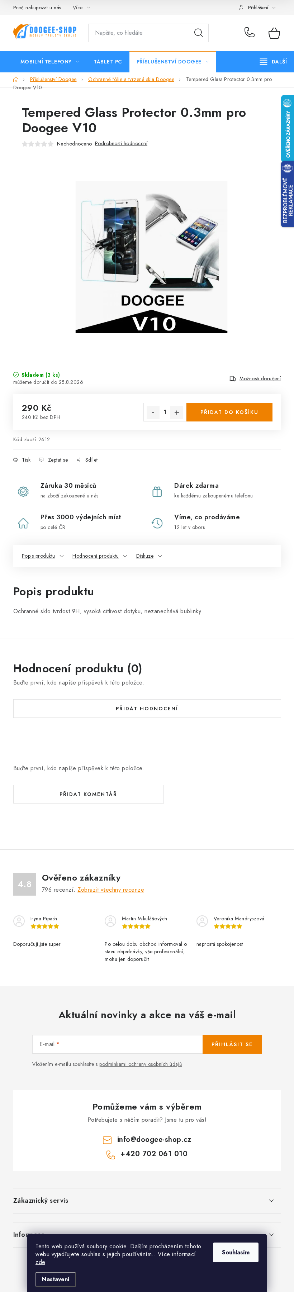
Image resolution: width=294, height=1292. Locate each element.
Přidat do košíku (229, 412)
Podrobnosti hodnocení (121, 143)
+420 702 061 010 (251, 33)
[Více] (273, 61)
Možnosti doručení (260, 378)
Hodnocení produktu (95, 555)
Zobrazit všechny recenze (110, 890)
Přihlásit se (232, 1044)
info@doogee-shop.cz (154, 1139)
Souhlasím (236, 1252)
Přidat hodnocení (147, 708)
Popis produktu (38, 555)
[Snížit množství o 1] (153, 412)
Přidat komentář (88, 794)
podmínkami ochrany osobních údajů (140, 1064)
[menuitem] (49, 61)
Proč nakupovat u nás (37, 7)
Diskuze (145, 555)
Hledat (199, 33)
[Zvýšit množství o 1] (176, 412)
